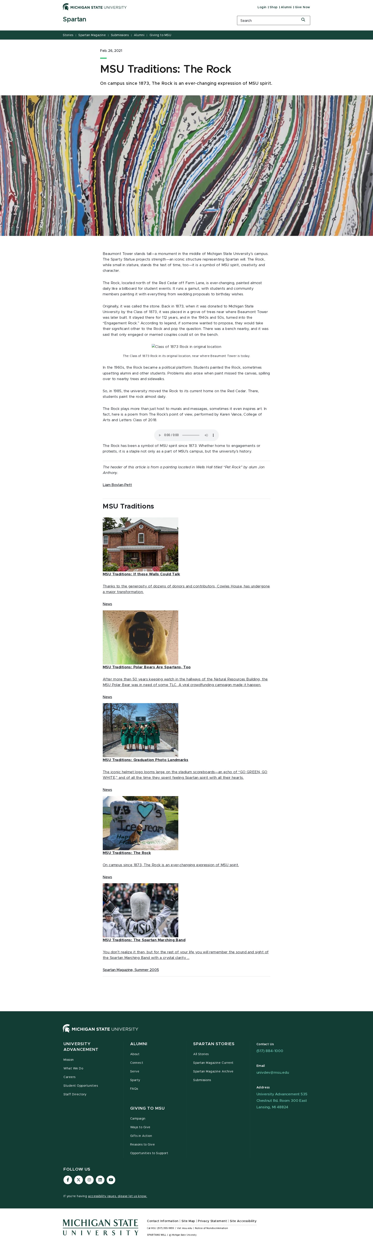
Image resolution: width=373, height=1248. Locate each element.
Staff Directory (75, 1094)
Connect (136, 1062)
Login (262, 7)
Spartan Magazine (92, 35)
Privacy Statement (212, 1221)
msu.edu (187, 1228)
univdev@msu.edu (272, 1072)
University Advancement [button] (80, 1047)
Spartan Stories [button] (214, 1044)
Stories (68, 35)
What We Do (73, 1068)
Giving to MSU (160, 35)
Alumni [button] (139, 1044)
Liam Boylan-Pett (117, 485)
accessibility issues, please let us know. (117, 1196)
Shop (274, 7)
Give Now (302, 7)
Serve (134, 1071)
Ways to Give (140, 1127)
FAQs (134, 1088)
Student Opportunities (80, 1085)
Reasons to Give (142, 1144)
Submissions (120, 35)
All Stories (201, 1054)
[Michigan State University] (95, 6)
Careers (69, 1077)
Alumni (286, 7)
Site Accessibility (243, 1221)
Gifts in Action (141, 1136)
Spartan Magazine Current (213, 1062)
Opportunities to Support (149, 1153)
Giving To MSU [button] (147, 1108)
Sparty (135, 1080)
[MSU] (100, 1032)
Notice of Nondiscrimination (211, 1228)
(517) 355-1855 (165, 1228)
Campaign (137, 1118)
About (135, 1054)
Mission (68, 1059)
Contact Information (163, 1221)
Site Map (188, 1221)
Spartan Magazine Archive (213, 1071)
